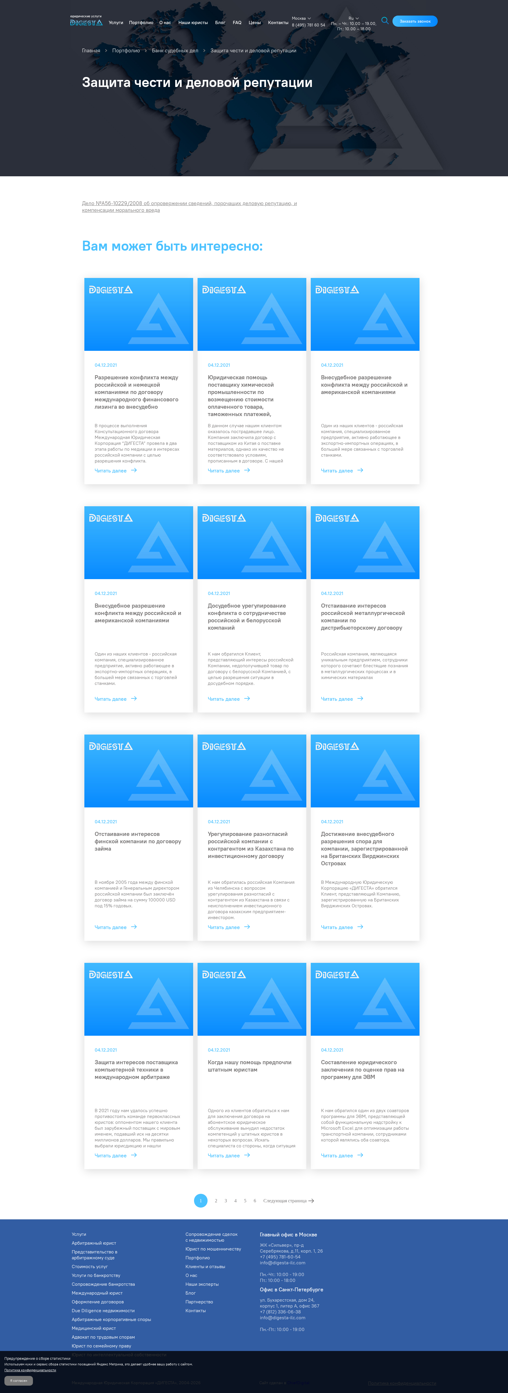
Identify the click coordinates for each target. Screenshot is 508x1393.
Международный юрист (97, 1293)
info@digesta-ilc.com (282, 1262)
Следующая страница (285, 1200)
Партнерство (199, 1302)
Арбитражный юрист (94, 1243)
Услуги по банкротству (96, 1275)
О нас (165, 22)
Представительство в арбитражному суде (94, 1254)
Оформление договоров (98, 1302)
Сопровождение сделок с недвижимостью (212, 1237)
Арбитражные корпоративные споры (111, 1319)
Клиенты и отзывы (205, 1266)
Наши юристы (193, 22)
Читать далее (111, 470)
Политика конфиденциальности (30, 1370)
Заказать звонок (415, 21)
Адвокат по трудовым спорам (103, 1337)
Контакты (278, 22)
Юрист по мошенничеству (213, 1249)
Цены (255, 22)
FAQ (237, 22)
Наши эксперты (202, 1284)
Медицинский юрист (94, 1328)
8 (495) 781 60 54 (308, 25)
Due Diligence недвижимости (103, 1310)
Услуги (116, 22)
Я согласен (18, 1381)
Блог (220, 22)
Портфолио (141, 22)
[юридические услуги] (86, 23)
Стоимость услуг (90, 1266)
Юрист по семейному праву (101, 1346)
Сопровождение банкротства (103, 1284)
